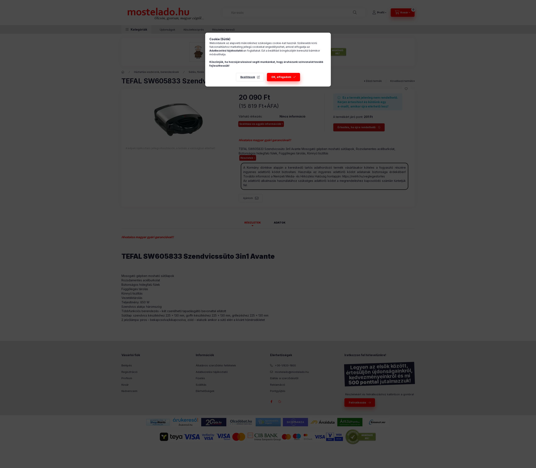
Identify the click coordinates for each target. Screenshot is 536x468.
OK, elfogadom (281, 77)
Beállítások (247, 77)
